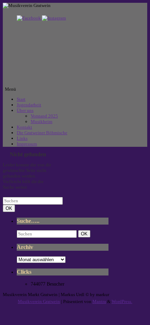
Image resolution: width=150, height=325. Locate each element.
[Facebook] (29, 18)
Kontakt (24, 127)
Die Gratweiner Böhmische (42, 132)
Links (22, 138)
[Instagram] (54, 18)
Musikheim (41, 121)
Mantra (99, 301)
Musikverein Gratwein (39, 301)
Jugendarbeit (29, 104)
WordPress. (122, 301)
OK (10, 208)
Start (21, 99)
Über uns (25, 110)
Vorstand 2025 (44, 116)
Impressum (27, 143)
